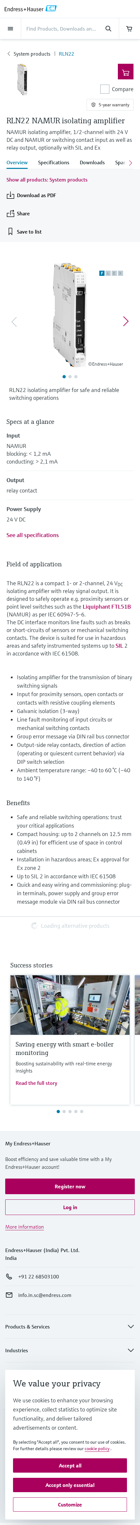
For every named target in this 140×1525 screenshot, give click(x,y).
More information (24, 1226)
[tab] (20, 163)
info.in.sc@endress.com (44, 1295)
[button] (70, 1186)
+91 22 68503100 (38, 1276)
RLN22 (66, 53)
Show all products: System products (47, 179)
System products (32, 53)
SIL (119, 645)
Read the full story (36, 1083)
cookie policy (97, 1448)
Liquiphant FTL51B (107, 606)
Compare (122, 89)
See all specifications (33, 535)
